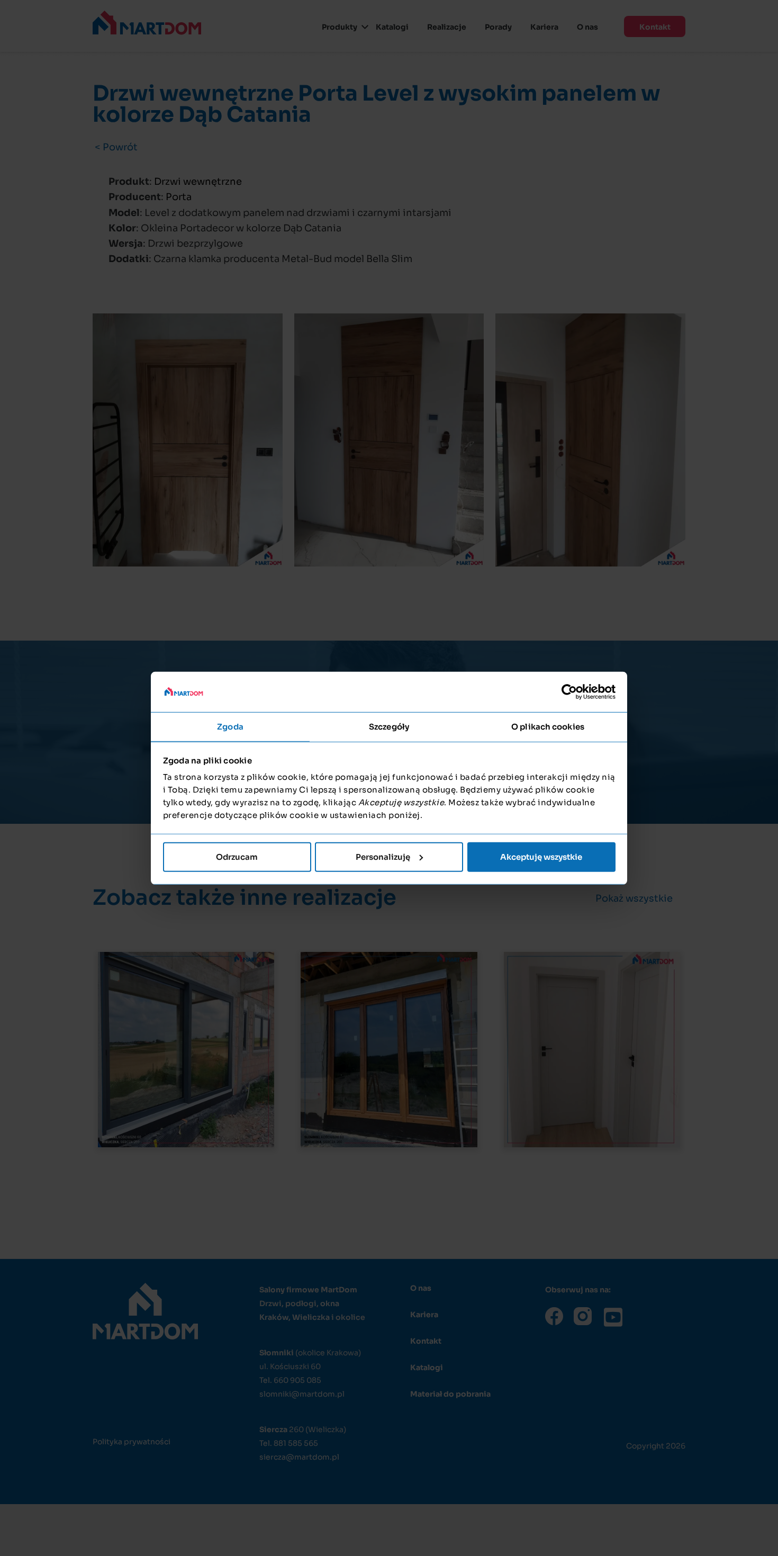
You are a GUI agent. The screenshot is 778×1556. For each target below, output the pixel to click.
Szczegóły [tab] (389, 727)
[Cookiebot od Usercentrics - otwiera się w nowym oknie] (569, 692)
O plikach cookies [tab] (547, 727)
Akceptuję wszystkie (541, 857)
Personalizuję (383, 857)
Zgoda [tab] (230, 727)
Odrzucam (237, 857)
